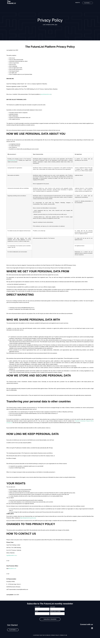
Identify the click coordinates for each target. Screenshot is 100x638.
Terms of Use (63, 635)
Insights (77, 2)
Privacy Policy (55, 635)
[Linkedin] (92, 628)
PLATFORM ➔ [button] (87, 2)
